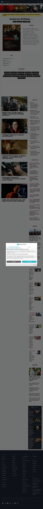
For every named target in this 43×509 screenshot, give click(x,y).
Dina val (29, 247)
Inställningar (14, 261)
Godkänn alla (29, 261)
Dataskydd (35, 264)
